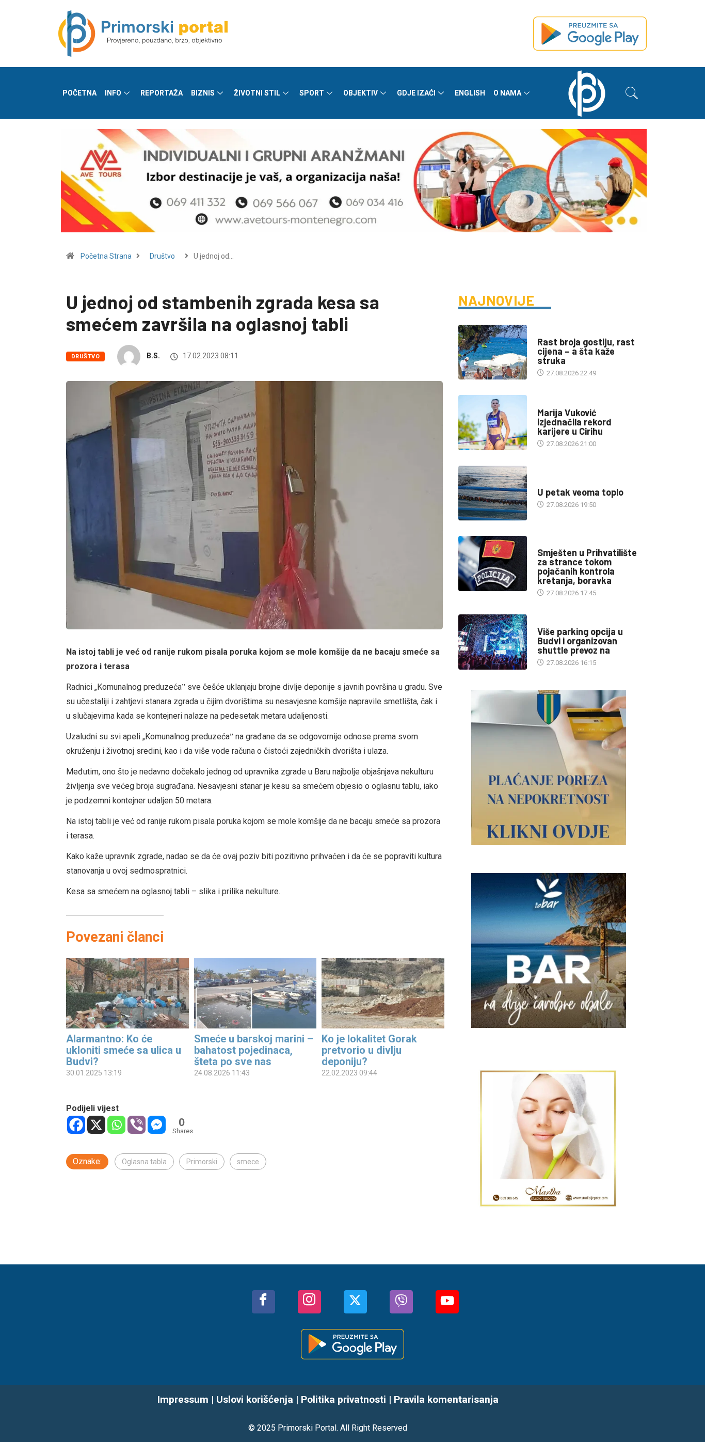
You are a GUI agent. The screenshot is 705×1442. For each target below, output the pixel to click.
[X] (96, 1125)
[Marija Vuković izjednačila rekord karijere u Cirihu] (492, 422)
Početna (79, 93)
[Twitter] (355, 1301)
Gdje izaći (416, 93)
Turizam (551, 331)
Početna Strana (106, 256)
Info (113, 93)
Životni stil (257, 93)
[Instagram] (309, 1301)
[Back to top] (682, 1414)
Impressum (183, 1399)
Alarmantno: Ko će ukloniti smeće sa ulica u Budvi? (123, 1050)
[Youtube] (447, 1301)
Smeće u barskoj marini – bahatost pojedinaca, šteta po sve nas (253, 1050)
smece (248, 1162)
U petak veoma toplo (580, 492)
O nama (507, 93)
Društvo (162, 256)
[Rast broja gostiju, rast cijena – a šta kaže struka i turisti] (492, 352)
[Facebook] (76, 1125)
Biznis (203, 93)
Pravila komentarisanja (446, 1399)
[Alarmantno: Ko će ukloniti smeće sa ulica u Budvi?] (127, 993)
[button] (631, 93)
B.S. (153, 356)
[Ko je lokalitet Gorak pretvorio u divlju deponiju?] (383, 993)
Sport (311, 93)
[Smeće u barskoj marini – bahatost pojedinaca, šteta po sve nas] (255, 993)
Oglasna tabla (144, 1162)
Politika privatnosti (343, 1399)
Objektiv (360, 93)
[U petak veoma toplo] (492, 493)
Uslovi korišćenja (254, 1399)
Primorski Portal (307, 1428)
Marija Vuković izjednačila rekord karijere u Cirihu (574, 422)
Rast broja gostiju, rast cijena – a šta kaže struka (586, 351)
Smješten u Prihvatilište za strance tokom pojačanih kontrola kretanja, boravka (587, 566)
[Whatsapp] (116, 1125)
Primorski (201, 1162)
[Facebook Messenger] (157, 1125)
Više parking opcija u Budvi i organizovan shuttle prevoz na (580, 641)
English (470, 93)
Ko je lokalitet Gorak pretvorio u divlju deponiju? (369, 1050)
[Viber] (136, 1125)
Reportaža (161, 93)
